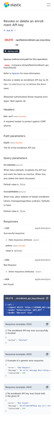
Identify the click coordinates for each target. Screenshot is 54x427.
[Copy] (47, 298)
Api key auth (12, 51)
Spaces (16, 73)
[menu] (10, 30)
